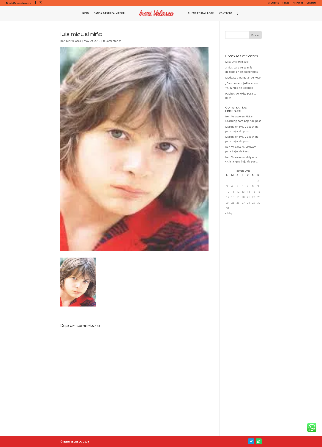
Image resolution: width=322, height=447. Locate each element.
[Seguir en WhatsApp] (259, 441)
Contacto (311, 3)
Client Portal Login (201, 13)
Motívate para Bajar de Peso (243, 77)
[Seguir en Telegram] (251, 441)
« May (229, 213)
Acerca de (298, 3)
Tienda (285, 3)
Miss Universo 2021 (237, 61)
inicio (85, 13)
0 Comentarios (112, 41)
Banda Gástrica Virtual (110, 13)
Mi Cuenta (273, 3)
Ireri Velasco (73, 41)
